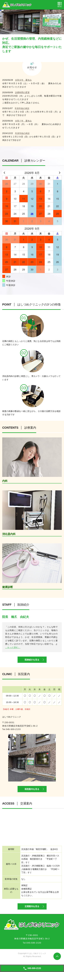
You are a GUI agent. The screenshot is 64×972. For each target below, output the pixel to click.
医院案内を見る (32, 789)
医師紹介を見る (32, 659)
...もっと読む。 (12, 647)
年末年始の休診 (22, 108)
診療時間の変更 (22, 92)
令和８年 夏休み (23, 80)
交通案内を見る (32, 906)
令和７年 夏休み (23, 121)
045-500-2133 (13, 729)
